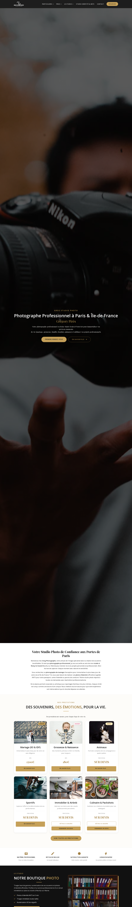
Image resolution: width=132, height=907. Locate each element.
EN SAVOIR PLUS (78, 339)
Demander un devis (66, 828)
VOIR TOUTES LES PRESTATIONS (66, 838)
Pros (58, 4)
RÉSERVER (112, 4)
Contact (100, 4)
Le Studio (68, 4)
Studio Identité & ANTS (85, 4)
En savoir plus (29, 768)
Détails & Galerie (66, 823)
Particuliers (47, 4)
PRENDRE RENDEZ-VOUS (54, 339)
